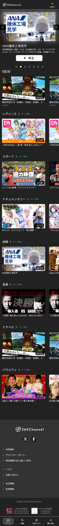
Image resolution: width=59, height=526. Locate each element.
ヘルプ (9, 469)
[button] (52, 4)
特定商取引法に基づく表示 (18, 460)
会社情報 (10, 483)
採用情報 (10, 488)
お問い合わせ (12, 474)
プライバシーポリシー (16, 454)
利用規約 (10, 449)
